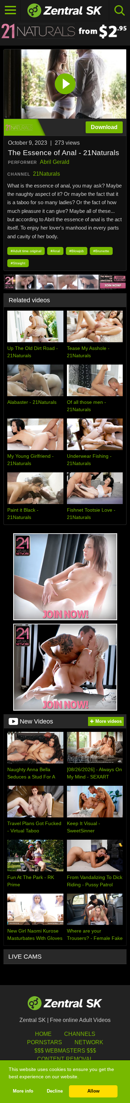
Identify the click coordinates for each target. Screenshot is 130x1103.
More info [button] (23, 1091)
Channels (79, 1034)
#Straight (18, 263)
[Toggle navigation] (10, 10)
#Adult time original (26, 251)
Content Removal (65, 1059)
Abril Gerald (54, 162)
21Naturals (46, 174)
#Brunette (101, 251)
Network (89, 1042)
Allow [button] (93, 1091)
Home (43, 1034)
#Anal (55, 251)
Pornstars (44, 1042)
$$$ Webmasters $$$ (65, 1051)
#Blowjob (76, 251)
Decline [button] (55, 1091)
